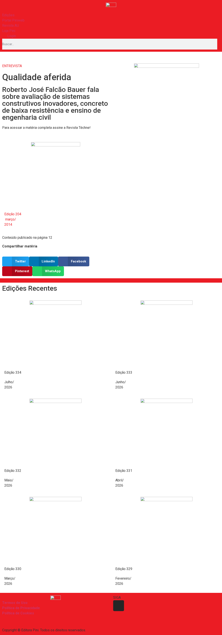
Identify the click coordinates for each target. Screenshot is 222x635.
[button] (15, 261)
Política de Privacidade (21, 608)
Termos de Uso (15, 603)
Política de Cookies (18, 613)
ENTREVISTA (12, 66)
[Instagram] (118, 605)
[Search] (218, 44)
